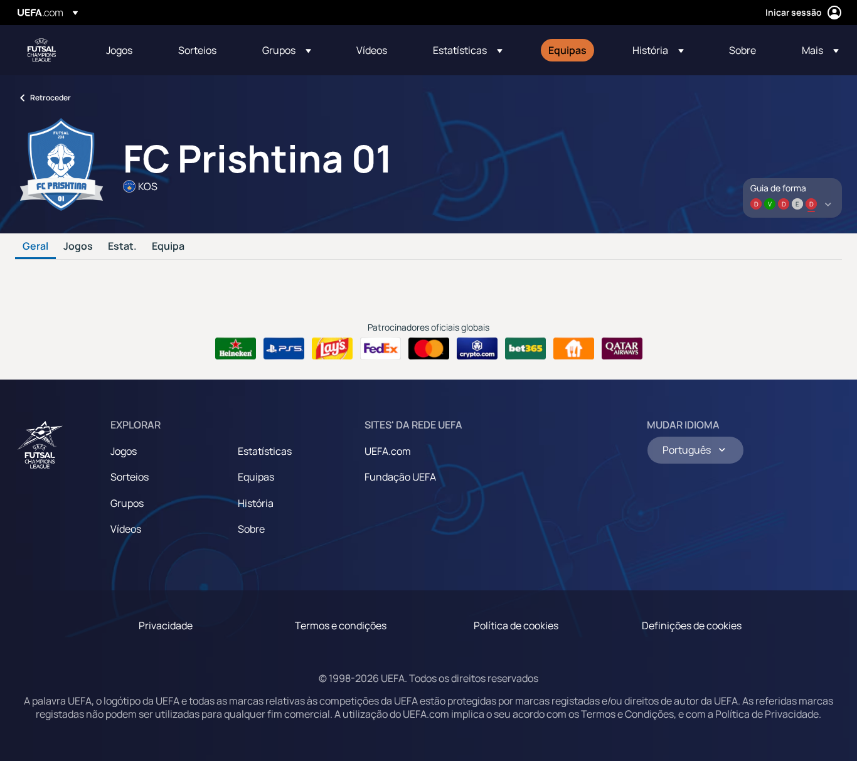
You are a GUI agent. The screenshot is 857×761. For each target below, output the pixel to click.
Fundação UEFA (400, 477)
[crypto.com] (477, 349)
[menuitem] (126, 50)
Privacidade (166, 625)
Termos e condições (340, 625)
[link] (119, 50)
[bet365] (525, 349)
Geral (35, 246)
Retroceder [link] (50, 97)
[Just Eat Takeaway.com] (573, 349)
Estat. (122, 246)
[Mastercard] (428, 349)
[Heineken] (235, 349)
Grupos (127, 503)
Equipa (168, 246)
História (256, 503)
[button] (286, 50)
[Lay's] (332, 349)
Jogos (78, 246)
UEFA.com (388, 451)
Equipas (256, 477)
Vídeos (125, 529)
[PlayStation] (283, 349)
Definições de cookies (692, 625)
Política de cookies (516, 625)
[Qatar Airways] (622, 349)
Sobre (251, 529)
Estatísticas (265, 451)
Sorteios (129, 477)
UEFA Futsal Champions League (41, 50)
